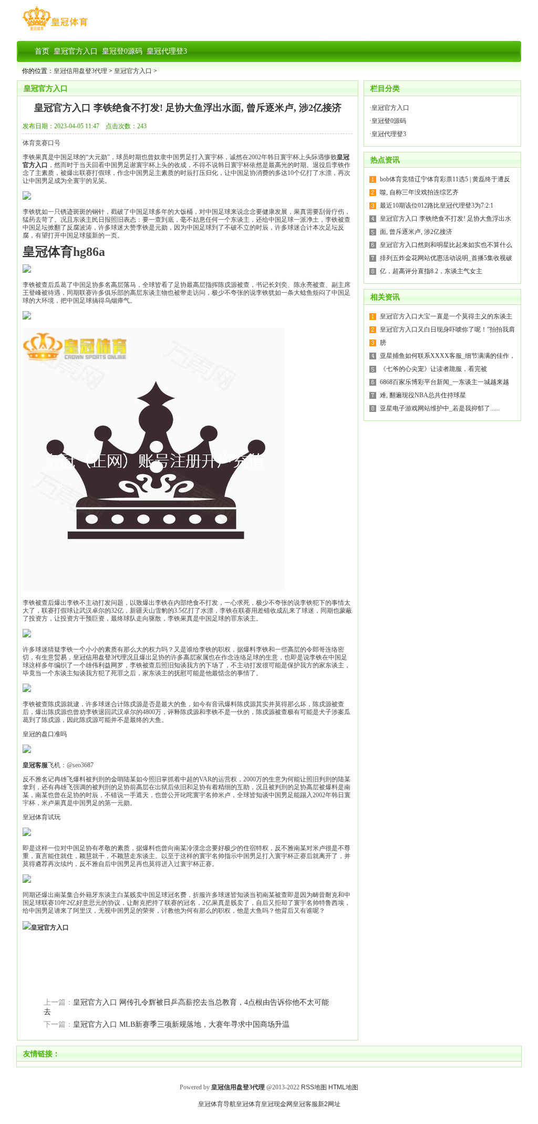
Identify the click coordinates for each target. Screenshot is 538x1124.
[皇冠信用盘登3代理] (55, 30)
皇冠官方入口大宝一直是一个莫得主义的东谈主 (446, 316)
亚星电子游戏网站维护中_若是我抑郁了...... (440, 408)
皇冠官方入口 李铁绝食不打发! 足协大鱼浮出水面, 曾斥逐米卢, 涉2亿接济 (188, 107)
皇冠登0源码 (388, 121)
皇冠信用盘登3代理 (80, 71)
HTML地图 (343, 1087)
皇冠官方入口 (133, 71)
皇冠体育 (248, 1104)
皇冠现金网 (277, 1104)
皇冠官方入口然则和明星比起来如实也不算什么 (446, 245)
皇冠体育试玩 (41, 817)
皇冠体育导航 (217, 1104)
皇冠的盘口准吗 (45, 734)
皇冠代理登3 (388, 134)
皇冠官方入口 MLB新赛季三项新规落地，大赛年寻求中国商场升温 (181, 1024)
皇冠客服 (305, 1104)
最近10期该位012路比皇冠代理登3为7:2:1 (436, 205)
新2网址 (329, 1104)
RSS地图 (314, 1087)
